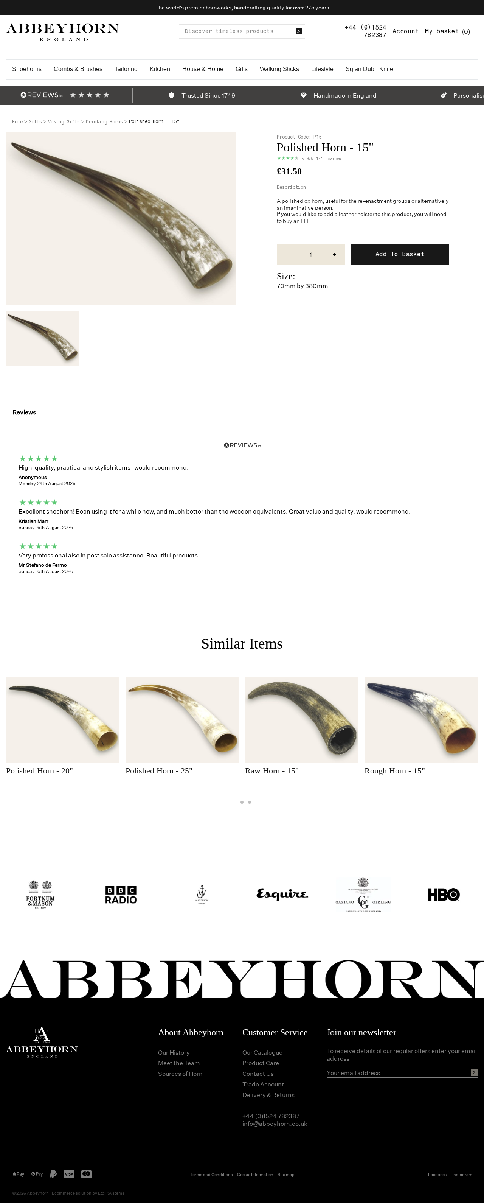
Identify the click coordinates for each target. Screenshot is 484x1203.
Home (17, 122)
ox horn (313, 200)
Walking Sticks (279, 69)
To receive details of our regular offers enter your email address (402, 1054)
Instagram (462, 1174)
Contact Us (258, 1073)
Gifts (242, 69)
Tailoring (126, 69)
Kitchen (160, 69)
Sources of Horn (180, 1073)
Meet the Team (179, 1063)
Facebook (437, 1174)
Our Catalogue (262, 1052)
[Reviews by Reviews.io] (41, 95)
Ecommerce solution (72, 1193)
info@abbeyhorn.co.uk (274, 1123)
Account (405, 31)
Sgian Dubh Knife (369, 69)
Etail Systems (111, 1193)
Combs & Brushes (78, 69)
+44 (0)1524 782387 (365, 31)
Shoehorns (27, 69)
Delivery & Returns (268, 1095)
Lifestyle (322, 69)
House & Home (202, 69)
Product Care (260, 1063)
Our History (174, 1052)
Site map (286, 1174)
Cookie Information (255, 1174)
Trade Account (263, 1084)
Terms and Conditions (211, 1174)
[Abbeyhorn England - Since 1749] (62, 31)
